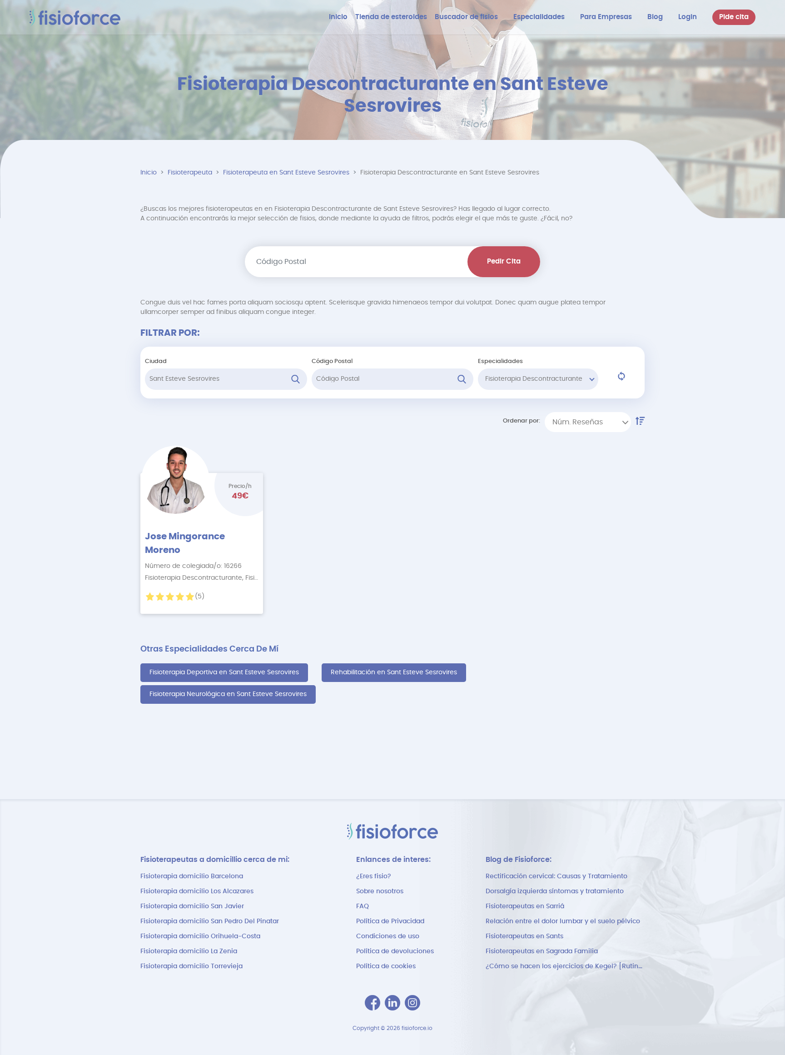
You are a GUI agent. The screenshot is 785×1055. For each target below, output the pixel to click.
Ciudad (156, 361)
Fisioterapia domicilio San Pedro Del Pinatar (209, 921)
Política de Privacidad (390, 921)
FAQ (362, 906)
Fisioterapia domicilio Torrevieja (191, 966)
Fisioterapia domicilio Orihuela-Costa (200, 936)
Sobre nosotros (379, 891)
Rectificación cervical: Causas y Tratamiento (556, 876)
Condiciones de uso (387, 936)
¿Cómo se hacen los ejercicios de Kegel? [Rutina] (565, 966)
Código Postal (332, 361)
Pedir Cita (504, 261)
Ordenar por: (521, 421)
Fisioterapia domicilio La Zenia (188, 951)
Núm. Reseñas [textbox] (577, 422)
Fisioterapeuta (190, 172)
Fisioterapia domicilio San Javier (192, 906)
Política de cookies (386, 966)
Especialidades (500, 361)
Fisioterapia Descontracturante (533, 379)
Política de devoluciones (395, 951)
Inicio (148, 172)
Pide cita (734, 17)
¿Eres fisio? (373, 876)
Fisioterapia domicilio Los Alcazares (196, 891)
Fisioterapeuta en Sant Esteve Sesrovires (286, 172)
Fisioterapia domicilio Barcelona (191, 876)
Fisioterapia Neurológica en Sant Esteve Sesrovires (228, 694)
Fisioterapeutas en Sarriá (525, 906)
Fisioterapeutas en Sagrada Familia (542, 951)
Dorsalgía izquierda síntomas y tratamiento (555, 891)
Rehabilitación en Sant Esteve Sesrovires (394, 672)
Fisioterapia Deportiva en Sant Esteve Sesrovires (224, 672)
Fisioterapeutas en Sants (524, 936)
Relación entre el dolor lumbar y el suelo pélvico (563, 921)
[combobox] (588, 422)
